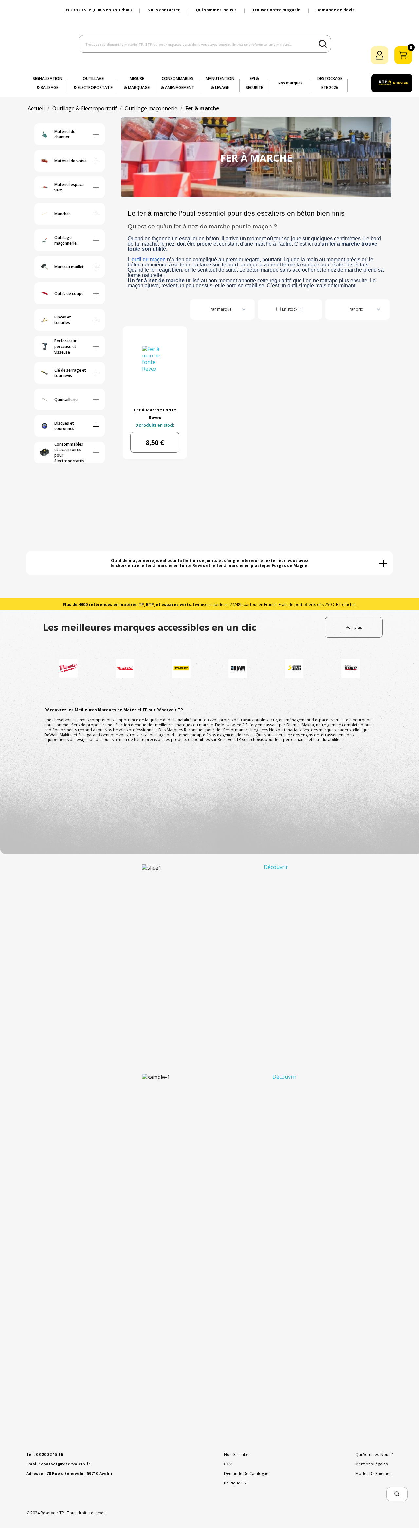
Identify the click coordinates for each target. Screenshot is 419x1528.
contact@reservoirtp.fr (65, 1464)
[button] (397, 1494)
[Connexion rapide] (379, 55)
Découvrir (276, 867)
